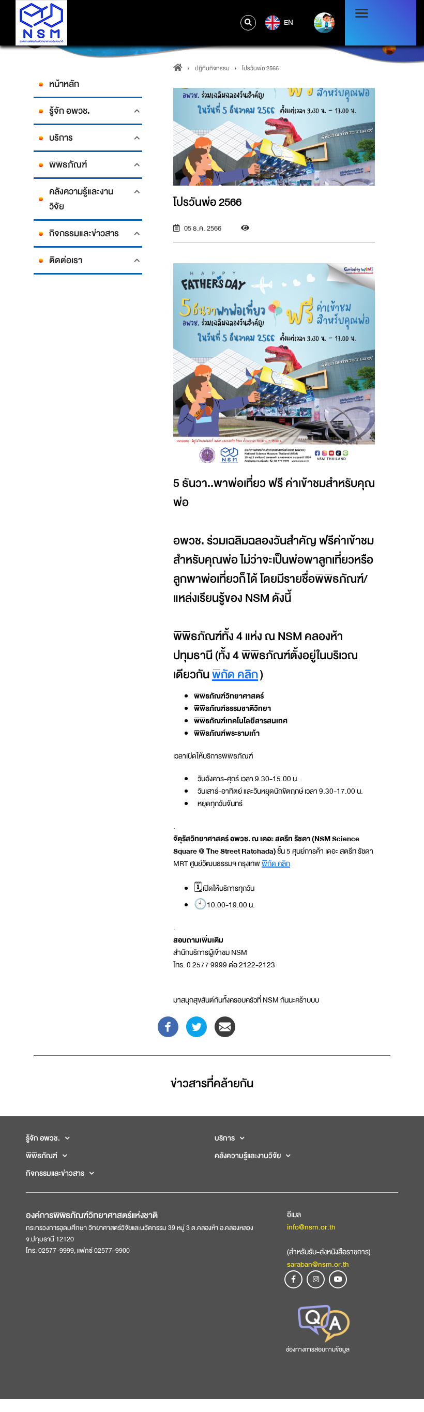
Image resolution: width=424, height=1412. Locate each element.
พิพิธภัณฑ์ (68, 164)
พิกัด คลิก (235, 674)
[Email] (225, 1026)
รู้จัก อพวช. (69, 110)
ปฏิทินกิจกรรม (212, 68)
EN (287, 22)
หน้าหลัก (64, 84)
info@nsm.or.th (311, 1227)
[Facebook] (168, 1026)
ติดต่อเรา (65, 260)
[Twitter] (196, 1026)
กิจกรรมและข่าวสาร (84, 233)
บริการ (61, 137)
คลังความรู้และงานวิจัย (81, 199)
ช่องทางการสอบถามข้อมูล (318, 1349)
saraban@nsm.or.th (318, 1264)
